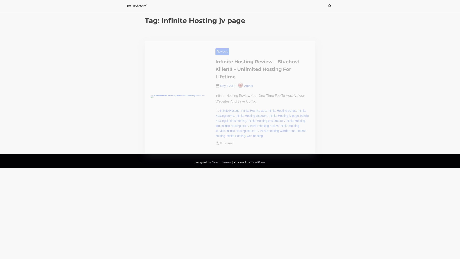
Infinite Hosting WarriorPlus (277, 131)
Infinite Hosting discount (251, 115)
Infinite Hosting (230, 110)
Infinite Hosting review (264, 126)
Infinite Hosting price (234, 126)
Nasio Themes (222, 162)
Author (248, 86)
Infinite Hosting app (253, 110)
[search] (329, 6)
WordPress (257, 162)
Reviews (222, 51)
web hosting (255, 136)
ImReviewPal (137, 6)
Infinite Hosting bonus (282, 110)
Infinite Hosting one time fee (266, 120)
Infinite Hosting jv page (284, 115)
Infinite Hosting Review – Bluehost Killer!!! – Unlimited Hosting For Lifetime (257, 69)
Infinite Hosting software (242, 131)
